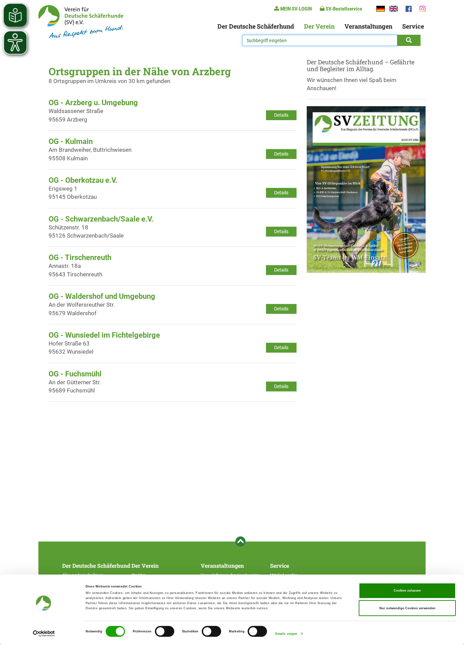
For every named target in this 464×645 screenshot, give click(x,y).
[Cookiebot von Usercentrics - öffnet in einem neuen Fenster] (44, 633)
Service (413, 26)
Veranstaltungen (368, 26)
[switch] (164, 631)
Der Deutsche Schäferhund (255, 26)
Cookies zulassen (407, 590)
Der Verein (319, 26)
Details (281, 115)
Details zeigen (286, 633)
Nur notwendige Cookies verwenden (407, 608)
